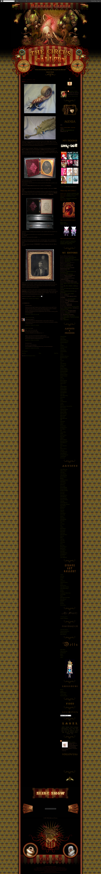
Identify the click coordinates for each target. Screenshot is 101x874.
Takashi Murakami (63, 552)
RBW (67, 285)
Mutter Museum (63, 634)
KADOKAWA (62, 292)
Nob (61, 430)
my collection (71, 731)
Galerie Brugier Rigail (64, 588)
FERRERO (70, 285)
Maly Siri (62, 404)
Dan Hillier (62, 366)
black (26, 298)
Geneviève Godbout (64, 499)
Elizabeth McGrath (63, 489)
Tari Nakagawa (63, 652)
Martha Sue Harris (63, 534)
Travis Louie (62, 555)
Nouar (61, 543)
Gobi (61, 385)
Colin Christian (63, 482)
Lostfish (61, 403)
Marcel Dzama (63, 528)
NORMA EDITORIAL (68, 308)
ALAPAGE (77, 194)
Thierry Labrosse (63, 448)
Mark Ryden (62, 533)
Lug (61, 525)
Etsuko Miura (62, 649)
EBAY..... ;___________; (28, 81)
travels (76, 732)
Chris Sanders (62, 481)
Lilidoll (61, 400)
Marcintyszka (62, 530)
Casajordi (62, 360)
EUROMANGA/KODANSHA (71, 198)
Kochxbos (62, 591)
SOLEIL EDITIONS (72, 257)
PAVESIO (62, 197)
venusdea (68, 733)
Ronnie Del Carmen (64, 441)
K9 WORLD (67, 313)
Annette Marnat (63, 350)
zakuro (61, 657)
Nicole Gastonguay (63, 695)
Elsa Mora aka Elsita (64, 490)
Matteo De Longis (63, 413)
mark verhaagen (63, 410)
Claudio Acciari (63, 365)
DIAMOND (74, 193)
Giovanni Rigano (63, 381)
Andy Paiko (62, 472)
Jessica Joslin (62, 514)
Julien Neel (62, 394)
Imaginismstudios (63, 389)
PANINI (61, 287)
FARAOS (67, 267)
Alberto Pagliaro (63, 339)
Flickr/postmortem (63, 632)
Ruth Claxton (62, 548)
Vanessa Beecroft (63, 453)
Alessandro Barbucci (64, 342)
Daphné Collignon (63, 368)
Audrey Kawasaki (63, 475)
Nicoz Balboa (62, 429)
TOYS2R (69, 266)
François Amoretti (63, 380)
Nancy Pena (62, 540)
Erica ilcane (62, 492)
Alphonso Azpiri (63, 470)
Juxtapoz (62, 516)
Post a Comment (25, 351)
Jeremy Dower (63, 513)
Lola (61, 522)
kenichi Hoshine (63, 519)
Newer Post (24, 353)
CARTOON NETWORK (74, 317)
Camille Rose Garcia (64, 479)
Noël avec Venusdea (71, 742)
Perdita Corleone (63, 435)
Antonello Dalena (63, 351)
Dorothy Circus (63, 585)
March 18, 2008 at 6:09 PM (32, 340)
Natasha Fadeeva (63, 692)
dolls (74, 728)
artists (63, 727)
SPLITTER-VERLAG (64, 272)
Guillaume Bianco (63, 386)
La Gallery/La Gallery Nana (65, 593)
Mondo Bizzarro (63, 599)
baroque (67, 727)
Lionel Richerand (63, 401)
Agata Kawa (62, 337)
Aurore (61, 353)
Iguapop (61, 589)
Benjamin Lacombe (63, 357)
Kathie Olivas (62, 517)
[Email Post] (41, 296)
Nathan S (62, 422)
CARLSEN (68, 271)
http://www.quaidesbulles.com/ (68, 130)
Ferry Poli (62, 378)
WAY (65, 266)
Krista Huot (62, 520)
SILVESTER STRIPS (72, 298)
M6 (71, 259)
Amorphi (62, 345)
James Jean (62, 510)
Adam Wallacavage (63, 469)
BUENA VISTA (70, 283)
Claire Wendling (63, 363)
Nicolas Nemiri (63, 425)
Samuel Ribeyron (63, 442)
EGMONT (69, 263)
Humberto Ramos (63, 388)
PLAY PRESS (66, 288)
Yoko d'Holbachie (63, 557)
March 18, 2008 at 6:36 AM (32, 314)
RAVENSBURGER (69, 274)
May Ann (62, 536)
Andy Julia (62, 348)
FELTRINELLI (69, 196)
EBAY (78, 193)
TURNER (63, 318)
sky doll (67, 732)
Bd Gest (61, 689)
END (77, 728)
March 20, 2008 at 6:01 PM (32, 348)
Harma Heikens (63, 505)
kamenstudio (62, 397)
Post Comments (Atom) (31, 355)
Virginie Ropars (63, 456)
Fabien (61, 377)
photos (37, 298)
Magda (61, 596)
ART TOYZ (62, 241)
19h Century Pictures (64, 629)
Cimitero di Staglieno (64, 618)
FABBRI (74, 285)
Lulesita (61, 527)
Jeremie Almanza (63, 391)
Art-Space (62, 577)
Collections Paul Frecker (64, 631)
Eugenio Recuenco (63, 495)
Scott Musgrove (63, 549)
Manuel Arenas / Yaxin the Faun (66, 406)
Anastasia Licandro (63, 347)
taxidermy (72, 732)
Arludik (61, 574)
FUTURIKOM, (67, 259)
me (34, 298)
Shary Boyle (62, 551)
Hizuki (61, 654)
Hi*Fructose (62, 507)
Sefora (61, 444)
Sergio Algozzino (63, 445)
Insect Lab (62, 508)
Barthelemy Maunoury (64, 356)
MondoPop (62, 600)
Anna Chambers (63, 473)
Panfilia (61, 433)
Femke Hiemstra (63, 496)
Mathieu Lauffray (63, 412)
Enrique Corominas (63, 374)
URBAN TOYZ (69, 243)
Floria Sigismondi (63, 498)
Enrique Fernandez (63, 375)
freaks (31, 298)
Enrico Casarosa (63, 372)
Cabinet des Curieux (64, 582)
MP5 (61, 419)
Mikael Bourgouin (63, 418)
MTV (66, 270)
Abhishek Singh (63, 336)
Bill (61, 359)
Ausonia (61, 354)
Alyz (61, 344)
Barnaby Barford (63, 476)
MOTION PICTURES (64, 309)
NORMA (68, 199)
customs (70, 728)
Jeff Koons (62, 511)
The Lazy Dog (63, 605)
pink (63, 732)
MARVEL (73, 315)
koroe (61, 398)
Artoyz (61, 579)
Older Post (56, 353)
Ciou (61, 362)
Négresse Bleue (63, 432)
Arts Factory (62, 580)
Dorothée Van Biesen (64, 369)
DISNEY (65, 283)
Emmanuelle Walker (64, 371)
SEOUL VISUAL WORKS (69, 293)
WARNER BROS (66, 317)
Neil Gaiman (62, 542)
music (66, 731)
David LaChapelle (63, 487)
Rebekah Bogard (63, 546)
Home (40, 353)
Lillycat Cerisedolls (28, 317)
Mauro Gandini (63, 415)
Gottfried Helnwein (63, 502)
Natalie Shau (62, 421)
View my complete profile (73, 96)
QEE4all (61, 438)
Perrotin (61, 602)
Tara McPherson (63, 554)
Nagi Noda (62, 539)
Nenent (61, 424)
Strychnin (62, 603)
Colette (61, 583)
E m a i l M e (70, 87)
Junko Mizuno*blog (64, 395)
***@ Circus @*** (64, 616)
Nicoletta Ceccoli (63, 427)
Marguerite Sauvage (64, 409)
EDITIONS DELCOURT (69, 258)
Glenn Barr (62, 501)
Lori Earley (62, 524)
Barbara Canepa (28, 328)
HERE (62, 186)
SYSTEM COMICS (75, 306)
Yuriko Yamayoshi (63, 651)
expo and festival (65, 729)
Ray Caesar (62, 545)
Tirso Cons (62, 450)
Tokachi (61, 655)
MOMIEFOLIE (63, 243)
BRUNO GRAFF (63, 222)
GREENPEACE (67, 261)
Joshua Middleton (63, 392)
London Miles (62, 594)
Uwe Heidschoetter (63, 451)
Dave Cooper (62, 486)
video (72, 733)
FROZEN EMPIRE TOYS (69, 242)
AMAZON (69, 193)
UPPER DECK (76, 259)
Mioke (61, 537)
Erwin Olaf (62, 493)
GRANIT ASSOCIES (64, 224)
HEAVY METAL (66, 315)
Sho (61, 447)
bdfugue (61, 691)
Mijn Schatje (62, 416)
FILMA (66, 311)
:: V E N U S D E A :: (66, 741)
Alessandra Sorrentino (64, 340)
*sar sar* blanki (63, 694)
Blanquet (62, 478)
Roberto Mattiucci (63, 439)
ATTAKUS (67, 241)
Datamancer (62, 484)
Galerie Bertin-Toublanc (64, 586)
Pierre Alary (62, 436)
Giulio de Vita (62, 383)
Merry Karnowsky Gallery (65, 597)
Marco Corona (63, 407)
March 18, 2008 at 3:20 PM (32, 325)
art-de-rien (62, 576)
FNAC (72, 194)
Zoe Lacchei (62, 457)
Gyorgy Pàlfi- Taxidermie (65, 504)
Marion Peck (62, 531)
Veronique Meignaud (64, 454)
